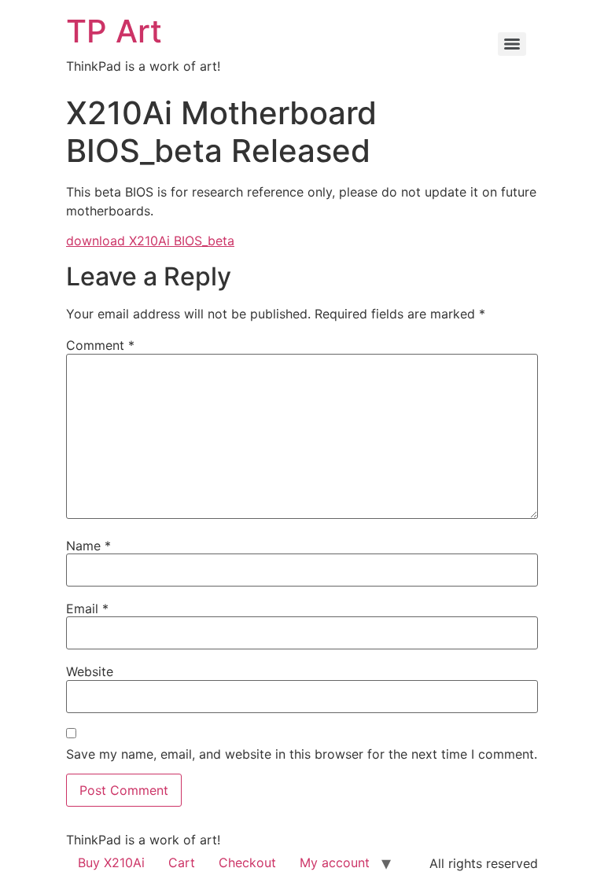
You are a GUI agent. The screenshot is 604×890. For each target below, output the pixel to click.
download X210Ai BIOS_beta (150, 240)
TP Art (114, 31)
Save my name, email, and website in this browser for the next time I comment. (301, 754)
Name (88, 545)
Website (89, 671)
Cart (181, 862)
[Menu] (512, 44)
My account (335, 862)
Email (87, 608)
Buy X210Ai (111, 862)
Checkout (247, 862)
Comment (100, 345)
